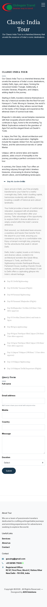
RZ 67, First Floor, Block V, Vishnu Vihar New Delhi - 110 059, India (24, 570)
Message (6, 434)
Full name (6, 384)
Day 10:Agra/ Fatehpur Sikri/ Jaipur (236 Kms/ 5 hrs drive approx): (25, 344)
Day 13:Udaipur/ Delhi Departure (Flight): (24, 368)
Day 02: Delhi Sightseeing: (17, 281)
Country (6, 422)
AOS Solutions (29, 592)
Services (6, 538)
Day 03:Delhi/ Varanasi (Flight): (20, 288)
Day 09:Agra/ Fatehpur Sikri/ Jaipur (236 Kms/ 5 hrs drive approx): (25, 335)
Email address (8, 395)
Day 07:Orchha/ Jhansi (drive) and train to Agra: (24, 318)
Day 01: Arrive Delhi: (16, 181)
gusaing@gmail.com (15, 559)
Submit (9, 471)
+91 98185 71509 (14, 563)
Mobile (5, 410)
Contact (6, 547)
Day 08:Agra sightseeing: (17, 327)
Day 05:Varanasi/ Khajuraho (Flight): (21, 301)
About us (6, 543)
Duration (6, 457)
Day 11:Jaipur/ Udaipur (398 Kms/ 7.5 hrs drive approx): (26, 353)
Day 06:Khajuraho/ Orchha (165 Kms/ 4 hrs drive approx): (24, 309)
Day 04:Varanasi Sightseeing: (19, 295)
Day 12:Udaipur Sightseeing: (18, 362)
